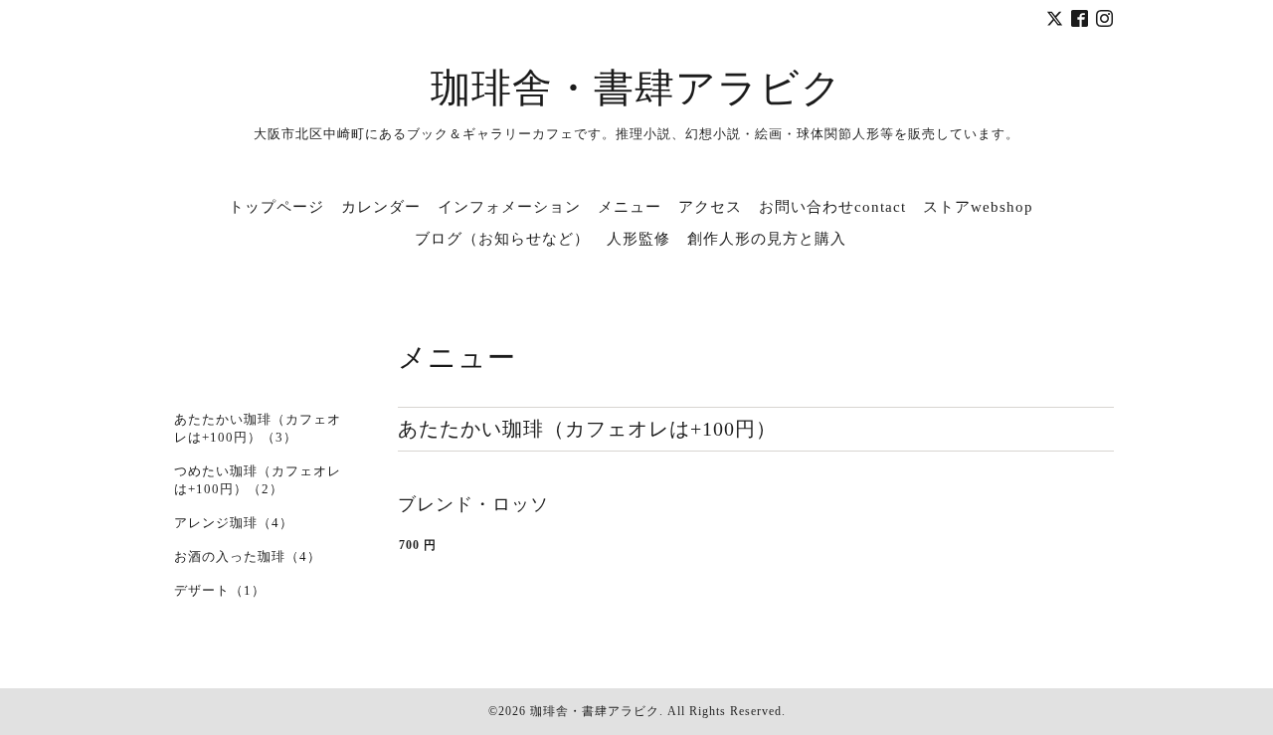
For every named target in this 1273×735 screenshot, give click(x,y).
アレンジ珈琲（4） (233, 522)
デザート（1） (220, 590)
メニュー (629, 207)
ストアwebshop (978, 207)
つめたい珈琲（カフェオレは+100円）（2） (257, 479)
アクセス (710, 207)
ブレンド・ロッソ (473, 504)
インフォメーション (509, 207)
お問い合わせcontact (832, 207)
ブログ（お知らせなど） (502, 239)
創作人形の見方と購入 (766, 239)
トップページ (276, 207)
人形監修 (638, 239)
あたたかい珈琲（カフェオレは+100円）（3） (257, 428)
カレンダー (381, 207)
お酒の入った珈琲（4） (247, 556)
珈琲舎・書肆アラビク (636, 88)
